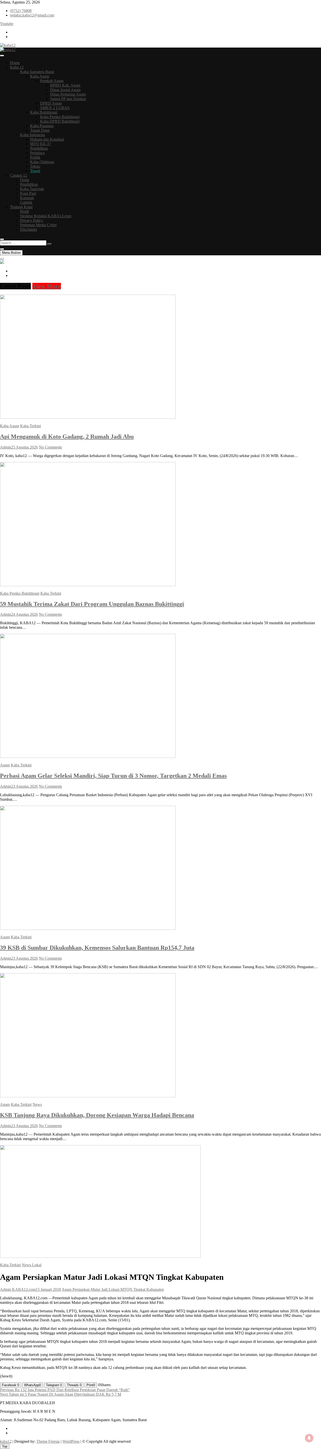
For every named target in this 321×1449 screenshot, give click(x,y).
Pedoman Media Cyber (38, 225)
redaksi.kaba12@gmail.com (32, 15)
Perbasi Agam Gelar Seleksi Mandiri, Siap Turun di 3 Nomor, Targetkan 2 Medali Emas (113, 775)
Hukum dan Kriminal (47, 139)
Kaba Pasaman (42, 126)
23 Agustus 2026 (24, 786)
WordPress (70, 1441)
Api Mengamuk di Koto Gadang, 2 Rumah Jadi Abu (67, 436)
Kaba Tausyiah (32, 189)
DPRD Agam (51, 103)
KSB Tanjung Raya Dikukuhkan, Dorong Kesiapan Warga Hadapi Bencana (97, 1115)
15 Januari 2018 (48, 1289)
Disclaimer (28, 229)
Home (15, 63)
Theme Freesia (48, 1441)
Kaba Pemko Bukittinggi (59, 117)
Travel (35, 171)
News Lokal (31, 1265)
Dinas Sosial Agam (65, 90)
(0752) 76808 (21, 11)
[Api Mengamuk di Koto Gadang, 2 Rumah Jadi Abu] (88, 417)
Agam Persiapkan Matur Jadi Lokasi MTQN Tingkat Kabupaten (113, 1289)
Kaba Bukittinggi (43, 112)
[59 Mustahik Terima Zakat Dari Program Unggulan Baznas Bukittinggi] (88, 585)
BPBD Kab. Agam (65, 85)
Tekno (35, 166)
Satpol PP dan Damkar (68, 99)
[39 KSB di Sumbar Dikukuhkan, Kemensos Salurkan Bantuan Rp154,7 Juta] (88, 928)
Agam (5, 765)
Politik (35, 157)
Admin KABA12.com (18, 1289)
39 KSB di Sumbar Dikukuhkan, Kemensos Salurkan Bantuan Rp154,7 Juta (97, 947)
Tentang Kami (21, 207)
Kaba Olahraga (42, 162)
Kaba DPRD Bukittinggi (59, 121)
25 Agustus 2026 (24, 447)
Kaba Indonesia (32, 135)
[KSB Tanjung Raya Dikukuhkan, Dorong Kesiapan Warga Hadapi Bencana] (88, 1096)
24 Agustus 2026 (24, 614)
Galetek (26, 202)
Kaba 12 (17, 67)
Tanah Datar (40, 130)
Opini (24, 180)
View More (46, 286)
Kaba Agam (39, 76)
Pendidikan (39, 148)
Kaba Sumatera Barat (37, 72)
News (37, 1104)
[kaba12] (2, 262)
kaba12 (6, 1441)
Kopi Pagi (28, 193)
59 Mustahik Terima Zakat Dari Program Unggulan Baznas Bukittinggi (92, 604)
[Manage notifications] (309, 1438)
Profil (24, 211)
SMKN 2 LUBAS (54, 108)
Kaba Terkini (30, 426)
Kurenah (27, 198)
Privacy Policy (31, 220)
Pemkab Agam (51, 81)
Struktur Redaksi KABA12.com (45, 216)
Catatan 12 (18, 175)
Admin (5, 447)
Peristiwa (37, 153)
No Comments (50, 447)
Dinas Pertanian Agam (68, 94)
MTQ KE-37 (40, 144)
